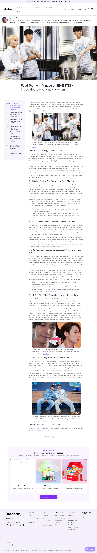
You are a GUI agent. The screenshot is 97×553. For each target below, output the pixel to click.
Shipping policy (51, 550)
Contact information (32, 550)
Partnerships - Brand (60, 518)
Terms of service (42, 550)
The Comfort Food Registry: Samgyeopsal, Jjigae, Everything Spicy (15, 129)
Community (46, 518)
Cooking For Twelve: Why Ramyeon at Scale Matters (16, 114)
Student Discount (47, 525)
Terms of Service (72, 532)
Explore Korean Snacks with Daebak (16, 152)
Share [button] (24, 97)
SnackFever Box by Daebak (42, 430)
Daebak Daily (46, 520)
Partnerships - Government (59, 521)
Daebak (9, 550)
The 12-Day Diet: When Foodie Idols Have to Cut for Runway (15, 139)
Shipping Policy (72, 520)
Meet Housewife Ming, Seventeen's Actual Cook (15, 107)
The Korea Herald (62, 421)
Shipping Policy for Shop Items (73, 523)
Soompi (34, 147)
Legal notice (59, 550)
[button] (85, 9)
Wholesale (58, 524)
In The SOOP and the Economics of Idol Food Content (16, 121)
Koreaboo (46, 354)
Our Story (45, 515)
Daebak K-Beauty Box (33, 518)
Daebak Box (32, 515)
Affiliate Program (59, 515)
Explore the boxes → (48, 497)
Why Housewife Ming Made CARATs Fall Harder (16, 146)
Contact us (71, 515)
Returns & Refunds (73, 527)
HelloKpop (53, 291)
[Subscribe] (91, 518)
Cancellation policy (67, 550)
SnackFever (32, 522)
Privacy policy (16, 550)
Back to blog (49, 437)
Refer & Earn (46, 523)
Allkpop (34, 218)
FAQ (69, 518)
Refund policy (24, 550)
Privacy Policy (72, 529)
